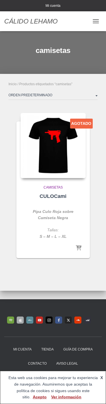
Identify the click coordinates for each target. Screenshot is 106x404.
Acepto (40, 397)
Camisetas (53, 187)
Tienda (47, 349)
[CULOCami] (53, 145)
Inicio (12, 84)
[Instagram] (49, 320)
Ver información (66, 397)
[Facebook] (58, 320)
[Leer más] (78, 248)
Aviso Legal (67, 363)
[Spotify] (10, 320)
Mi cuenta (53, 6)
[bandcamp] (29, 320)
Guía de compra (78, 349)
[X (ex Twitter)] (68, 320)
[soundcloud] (77, 320)
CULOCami (53, 196)
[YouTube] (39, 320)
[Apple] (20, 320)
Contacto (37, 363)
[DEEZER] (87, 320)
